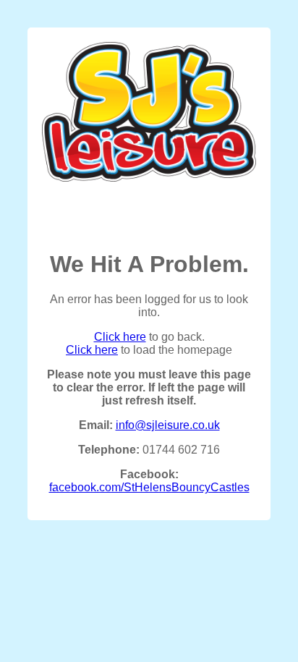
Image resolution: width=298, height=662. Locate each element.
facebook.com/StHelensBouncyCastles (149, 487)
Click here (120, 337)
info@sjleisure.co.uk (168, 425)
